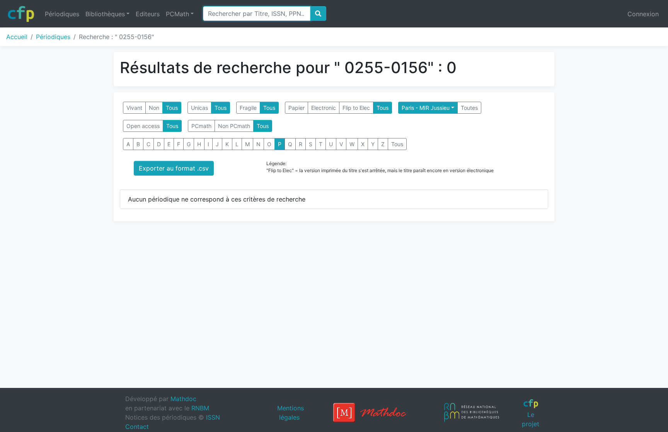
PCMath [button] (177, 14)
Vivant (134, 107)
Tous (172, 107)
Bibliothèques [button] (105, 14)
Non (154, 107)
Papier (296, 107)
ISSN (213, 417)
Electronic (323, 107)
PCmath (201, 126)
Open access (143, 126)
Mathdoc (183, 399)
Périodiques (62, 14)
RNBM (200, 408)
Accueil (16, 37)
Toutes (469, 107)
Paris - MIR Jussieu (426, 107)
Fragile (248, 107)
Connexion (643, 14)
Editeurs (148, 14)
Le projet (530, 419)
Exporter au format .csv (174, 168)
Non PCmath (234, 126)
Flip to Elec (356, 107)
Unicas (199, 107)
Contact (137, 426)
